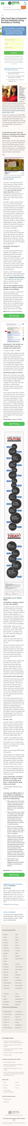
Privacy (17, 1082)
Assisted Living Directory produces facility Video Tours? (13, 111)
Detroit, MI (6, 1025)
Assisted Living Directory (14, 3)
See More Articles (8, 1055)
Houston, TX (7, 1019)
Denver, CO (6, 1022)
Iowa (16, 942)
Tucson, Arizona (7, 1014)
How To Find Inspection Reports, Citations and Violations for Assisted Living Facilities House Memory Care (14, 1074)
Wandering (6, 1102)
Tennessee (6, 993)
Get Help (17, 1085)
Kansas (17, 945)
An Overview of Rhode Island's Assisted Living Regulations (13, 1049)
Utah (5, 996)
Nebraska (6, 977)
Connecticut (6, 950)
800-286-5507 (6, 870)
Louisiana (17, 950)
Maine (16, 953)
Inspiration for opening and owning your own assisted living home (13, 1065)
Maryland (17, 956)
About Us (6, 1085)
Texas (16, 993)
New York (17, 964)
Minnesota (6, 967)
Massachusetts (19, 958)
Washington (6, 1001)
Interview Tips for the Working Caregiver (13, 1052)
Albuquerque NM (8, 1011)
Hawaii (5, 961)
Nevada (5, 980)
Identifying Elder (7, 1099)
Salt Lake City (18, 1019)
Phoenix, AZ (6, 1017)
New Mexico (7, 988)
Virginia (5, 999)
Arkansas (6, 942)
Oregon (17, 977)
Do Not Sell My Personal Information (9, 1091)
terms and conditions (13, 58)
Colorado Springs (8, 1027)
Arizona (5, 940)
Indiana (17, 940)
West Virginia (18, 1001)
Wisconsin (6, 1004)
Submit (14, 53)
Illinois (16, 937)
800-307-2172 (6, 311)
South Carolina (18, 985)
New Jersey (6, 985)
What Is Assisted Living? (9, 1062)
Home (2, 15)
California (6, 945)
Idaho (16, 934)
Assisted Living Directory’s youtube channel (12, 178)
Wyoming (17, 1004)
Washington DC (19, 999)
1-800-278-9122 (25, 3)
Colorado (6, 948)
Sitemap (5, 1088)
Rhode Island (18, 983)
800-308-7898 (6, 419)
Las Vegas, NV (18, 1011)
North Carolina (18, 967)
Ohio (16, 972)
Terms (16, 1088)
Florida (5, 956)
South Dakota (18, 988)
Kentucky (17, 948)
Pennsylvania (18, 980)
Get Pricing (14, 316)
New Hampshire (7, 983)
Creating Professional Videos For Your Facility (13, 1069)
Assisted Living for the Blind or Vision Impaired (12, 1045)
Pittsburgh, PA (18, 1025)
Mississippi (6, 969)
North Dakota (18, 969)
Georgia (5, 958)
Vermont (17, 996)
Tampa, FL (18, 1017)
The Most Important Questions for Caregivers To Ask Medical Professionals (13, 1041)
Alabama (6, 934)
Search (23, 7)
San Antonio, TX (19, 1014)
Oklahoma (17, 975)
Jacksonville (18, 1027)
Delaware (6, 953)
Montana (6, 975)
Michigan (6, 964)
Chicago (17, 1022)
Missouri (6, 972)
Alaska (5, 937)
